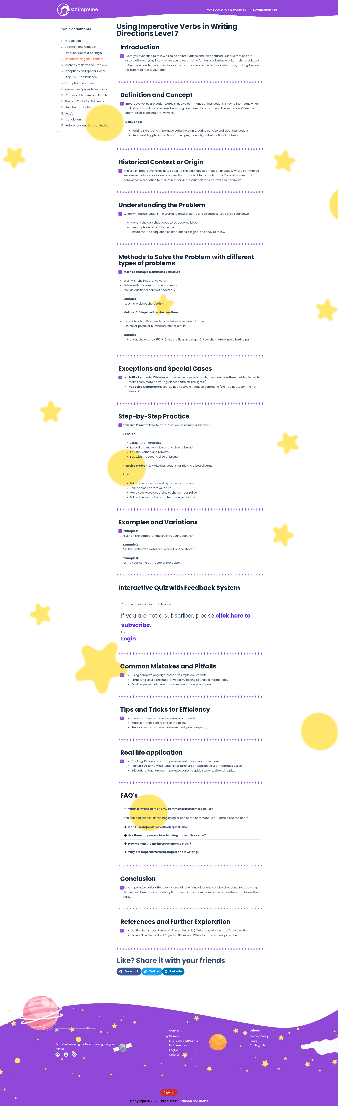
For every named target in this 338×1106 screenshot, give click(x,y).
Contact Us (257, 1045)
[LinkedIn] (66, 1054)
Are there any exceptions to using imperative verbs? (167, 835)
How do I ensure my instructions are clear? (159, 844)
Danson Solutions (193, 1101)
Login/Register (265, 10)
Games (174, 1036)
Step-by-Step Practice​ (81, 77)
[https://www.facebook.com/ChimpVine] (57, 1054)
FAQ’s (253, 1041)
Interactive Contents (183, 1041)
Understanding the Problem (84, 59)
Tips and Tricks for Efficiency (84, 101)
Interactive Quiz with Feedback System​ (86, 89)
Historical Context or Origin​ (83, 53)
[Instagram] (74, 1054)
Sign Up (169, 1092)
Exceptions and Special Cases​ (85, 71)
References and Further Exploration (87, 125)
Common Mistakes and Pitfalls (86, 95)
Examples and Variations (82, 83)
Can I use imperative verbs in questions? (158, 827)
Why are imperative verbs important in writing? (163, 852)
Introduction (72, 41)
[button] (190, 809)
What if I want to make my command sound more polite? (170, 809)
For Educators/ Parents (226, 10)
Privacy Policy (258, 1036)
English (174, 1050)
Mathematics (178, 1045)
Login (128, 638)
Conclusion (73, 119)
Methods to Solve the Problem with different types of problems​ (87, 65)
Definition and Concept (80, 47)
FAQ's (69, 113)
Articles (174, 1055)
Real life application (78, 107)
